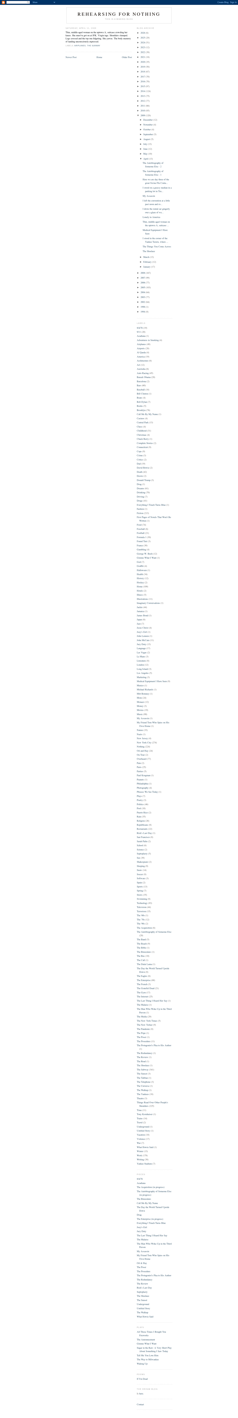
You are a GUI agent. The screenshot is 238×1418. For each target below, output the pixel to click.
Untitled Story (143, 1130)
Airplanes (80, 46)
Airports (141, 348)
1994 (143, 311)
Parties (140, 771)
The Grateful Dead (145, 988)
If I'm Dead (142, 1378)
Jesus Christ (142, 627)
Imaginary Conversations (148, 602)
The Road (141, 1061)
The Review (142, 1057)
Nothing (140, 746)
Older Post (127, 57)
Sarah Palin (142, 841)
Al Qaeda (141, 352)
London (140, 664)
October (147, 129)
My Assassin (149, 195)
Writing (140, 1159)
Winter (140, 1151)
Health (140, 574)
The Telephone (143, 1081)
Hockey (140, 582)
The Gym (141, 992)
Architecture (142, 360)
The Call (141, 960)
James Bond (142, 615)
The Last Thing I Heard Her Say (152, 1000)
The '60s (141, 915)
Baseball (141, 389)
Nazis (139, 734)
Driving (140, 496)
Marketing (141, 677)
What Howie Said (145, 1147)
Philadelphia (142, 783)
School (140, 845)
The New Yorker (145, 1024)
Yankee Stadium (144, 1163)
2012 (143, 100)
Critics (140, 459)
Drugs (140, 500)
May (145, 153)
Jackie (139, 607)
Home (99, 57)
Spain (139, 882)
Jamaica (140, 611)
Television (141, 907)
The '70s (141, 919)
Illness (140, 594)
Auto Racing (143, 373)
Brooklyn (141, 410)
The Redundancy (144, 1053)
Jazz (139, 623)
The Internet (142, 996)
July (145, 144)
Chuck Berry (143, 438)
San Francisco (143, 837)
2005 (143, 287)
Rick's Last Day (144, 833)
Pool (139, 808)
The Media (142, 1016)
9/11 (139, 331)
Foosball (141, 528)
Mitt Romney (143, 693)
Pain (139, 763)
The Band (141, 939)
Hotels (140, 590)
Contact (140, 1404)
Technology (142, 903)
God (139, 561)
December (148, 119)
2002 (143, 301)
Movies (140, 710)
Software (141, 878)
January (147, 266)
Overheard (141, 758)
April (146, 158)
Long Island (142, 668)
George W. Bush (145, 553)
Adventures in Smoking (148, 340)
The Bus (141, 955)
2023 (143, 47)
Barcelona (141, 381)
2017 (143, 76)
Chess (139, 426)
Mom (139, 697)
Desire (140, 475)
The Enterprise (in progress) (150, 1218)
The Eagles (142, 975)
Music (140, 714)
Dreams (140, 488)
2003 (143, 297)
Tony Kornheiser (145, 1114)
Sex (138, 857)
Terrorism (141, 911)
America (141, 356)
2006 (143, 282)
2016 (143, 81)
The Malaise (142, 1004)
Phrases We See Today (147, 791)
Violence (141, 1138)
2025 (143, 37)
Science (140, 849)
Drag (139, 484)
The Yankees (143, 1094)
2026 (143, 32)
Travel (139, 1122)
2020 (143, 61)
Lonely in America (151, 217)
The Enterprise (144, 980)
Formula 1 (141, 537)
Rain (139, 816)
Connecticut (142, 447)
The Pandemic (143, 1028)
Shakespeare (142, 861)
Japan (139, 619)
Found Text (142, 541)
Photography (142, 787)
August (147, 139)
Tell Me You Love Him (147, 1355)
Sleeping (141, 866)
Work (139, 1155)
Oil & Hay (142, 1263)
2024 (143, 42)
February (147, 261)
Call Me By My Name (147, 414)
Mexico (140, 685)
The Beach (142, 943)
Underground (143, 1126)
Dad (139, 463)
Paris (139, 767)
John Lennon (143, 635)
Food (139, 524)
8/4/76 (140, 327)
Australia (141, 368)
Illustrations (142, 598)
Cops (139, 451)
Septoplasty (142, 853)
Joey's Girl (142, 631)
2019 (143, 66)
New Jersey (142, 738)
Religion (141, 820)
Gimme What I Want (146, 557)
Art (138, 364)
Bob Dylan (142, 401)
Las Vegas (142, 652)
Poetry (140, 800)
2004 (143, 292)
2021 (143, 57)
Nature (140, 730)
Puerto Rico (142, 812)
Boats (139, 397)
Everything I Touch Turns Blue (151, 504)
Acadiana (141, 335)
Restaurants (142, 828)
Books (140, 405)
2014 (143, 91)
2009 (143, 115)
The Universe (143, 1085)
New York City (144, 742)
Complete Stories (145, 443)
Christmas (141, 434)
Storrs (139, 894)
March (146, 257)
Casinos (140, 418)
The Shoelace (149, 251)
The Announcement (146, 1339)
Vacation (141, 1134)
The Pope (141, 1033)
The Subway (93, 46)
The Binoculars (144, 951)
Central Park (142, 422)
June (145, 148)
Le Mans (141, 656)
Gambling (141, 549)
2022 (143, 52)
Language (141, 648)
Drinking (141, 492)
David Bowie (143, 467)
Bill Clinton (142, 393)
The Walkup (142, 1090)
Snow (139, 870)
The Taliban (142, 1077)
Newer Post (71, 57)
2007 (143, 277)
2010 (143, 110)
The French (142, 984)
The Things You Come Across (157, 246)
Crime (140, 455)
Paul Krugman (143, 775)
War (139, 1142)
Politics (140, 804)
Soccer (140, 874)
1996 (143, 306)
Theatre (140, 1098)
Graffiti (140, 565)
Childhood (142, 430)
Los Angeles (143, 672)
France (140, 545)
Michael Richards (145, 689)
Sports (140, 886)
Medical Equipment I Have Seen (152, 681)
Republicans (142, 824)
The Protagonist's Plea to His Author (154, 1045)
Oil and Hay (142, 750)
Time (139, 1110)
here (141, 1393)
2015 (143, 86)
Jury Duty (141, 644)
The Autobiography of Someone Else (154, 931)
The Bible (141, 947)
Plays (139, 796)
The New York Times (147, 1020)
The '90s (141, 923)
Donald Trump (143, 480)
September (148, 134)
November (148, 124)
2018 (143, 71)
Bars (139, 385)
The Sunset (142, 1073)
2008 (143, 272)
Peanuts (140, 779)
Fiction (140, 513)
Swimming (142, 898)
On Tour (141, 754)
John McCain (143, 640)
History (140, 578)
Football (140, 532)
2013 (143, 95)
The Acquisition (144, 927)
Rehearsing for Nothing (119, 14)
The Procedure (143, 1041)
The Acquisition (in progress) (150, 1187)
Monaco (140, 701)
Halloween (142, 570)
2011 (143, 105)
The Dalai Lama (144, 964)
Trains (140, 1118)
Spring (140, 890)
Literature (141, 660)
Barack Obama (144, 377)
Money (140, 705)
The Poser (141, 1037)
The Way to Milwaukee (148, 1359)
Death (139, 471)
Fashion (140, 508)
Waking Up (142, 1363)
